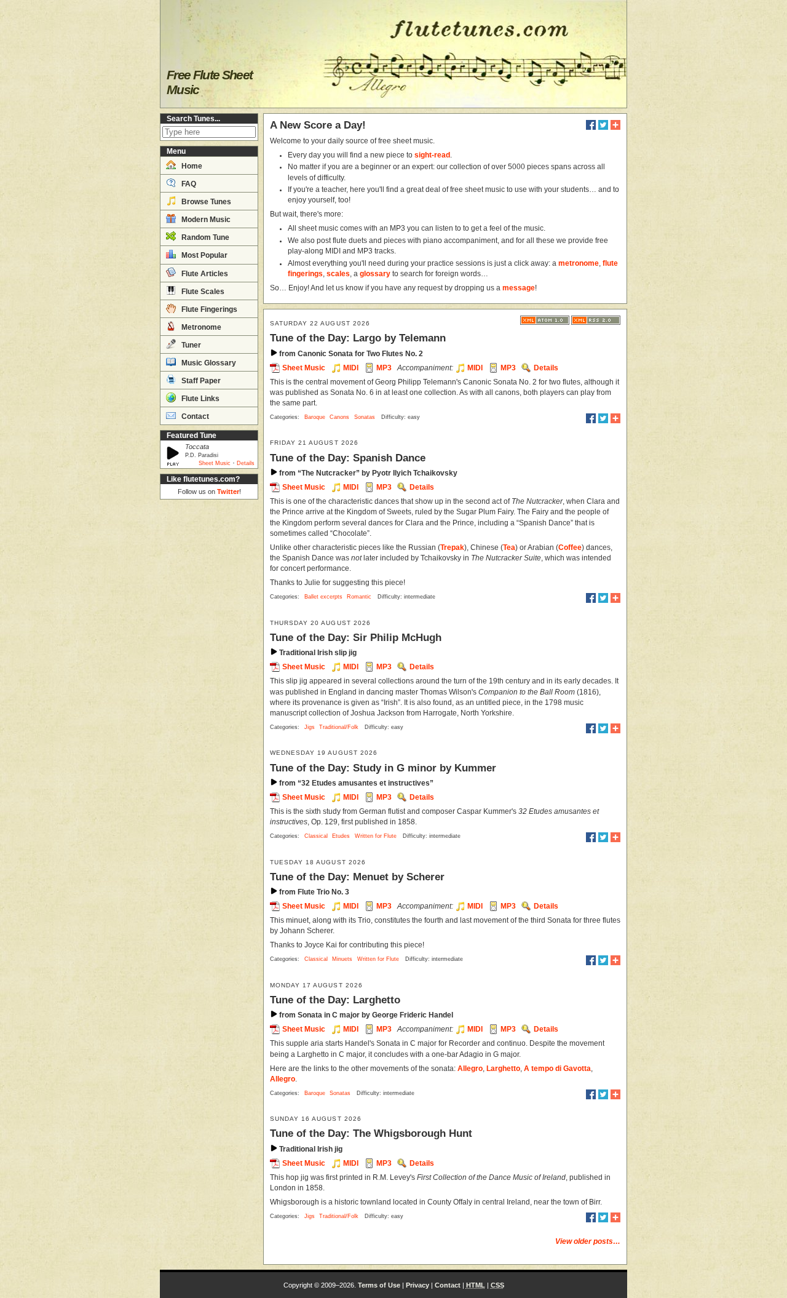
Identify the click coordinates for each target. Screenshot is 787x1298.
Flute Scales (202, 291)
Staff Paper (200, 380)
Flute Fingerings (208, 309)
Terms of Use (379, 1285)
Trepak (452, 547)
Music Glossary (208, 363)
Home (191, 166)
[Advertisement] (209, 689)
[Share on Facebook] (591, 125)
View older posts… (587, 1241)
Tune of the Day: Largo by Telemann (358, 338)
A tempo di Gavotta (557, 1068)
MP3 (384, 368)
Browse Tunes (205, 201)
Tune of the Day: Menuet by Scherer (357, 876)
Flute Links (199, 398)
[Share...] (615, 125)
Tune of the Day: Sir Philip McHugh (355, 637)
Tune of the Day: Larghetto (335, 999)
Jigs (309, 727)
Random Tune (204, 237)
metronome (578, 263)
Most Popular (203, 255)
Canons (339, 417)
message (518, 288)
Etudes (341, 836)
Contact (194, 416)
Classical (316, 836)
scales (338, 273)
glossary (375, 273)
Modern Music (205, 219)
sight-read (432, 155)
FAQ (188, 184)
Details (246, 463)
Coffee (570, 547)
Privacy (417, 1285)
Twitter (228, 491)
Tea (509, 547)
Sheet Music (215, 463)
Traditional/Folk (338, 727)
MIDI (350, 368)
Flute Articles (204, 273)
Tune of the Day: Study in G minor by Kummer (383, 768)
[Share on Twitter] (603, 125)
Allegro (470, 1068)
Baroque (314, 417)
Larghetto (503, 1068)
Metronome (200, 327)
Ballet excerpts (323, 597)
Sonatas (364, 417)
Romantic (359, 597)
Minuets (342, 959)
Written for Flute (376, 836)
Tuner (190, 345)
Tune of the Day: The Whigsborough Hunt (371, 1133)
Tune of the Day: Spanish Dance (347, 458)
